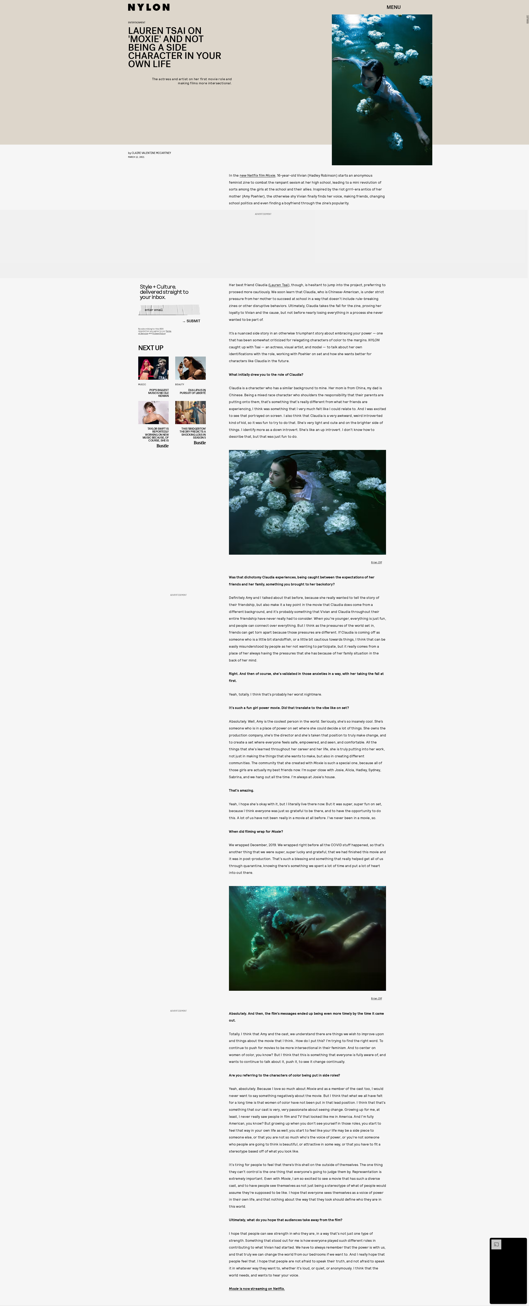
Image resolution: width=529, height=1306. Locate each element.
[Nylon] (148, 7)
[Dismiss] (522, 1241)
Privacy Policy (158, 333)
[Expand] (494, 1241)
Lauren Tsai (278, 285)
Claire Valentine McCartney (151, 153)
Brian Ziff (527, 19)
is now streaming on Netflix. (257, 1288)
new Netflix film (257, 175)
